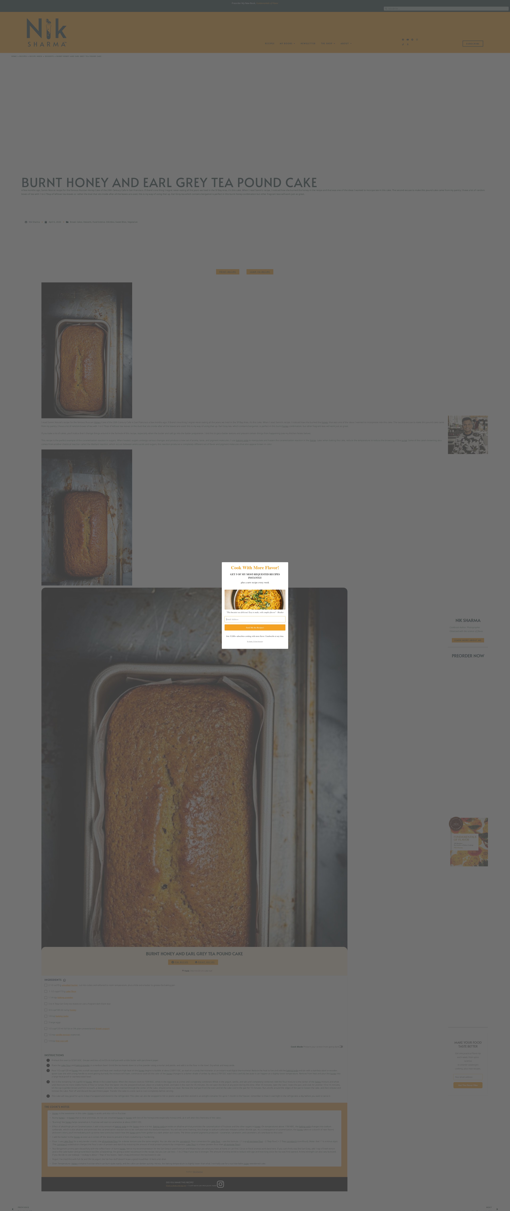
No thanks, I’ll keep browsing (255, 641)
